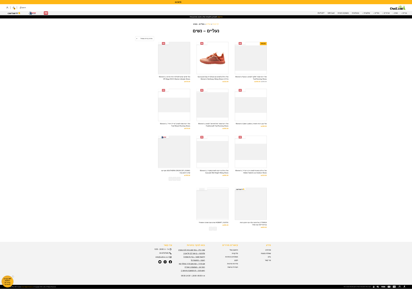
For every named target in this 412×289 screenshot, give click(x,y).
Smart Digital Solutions (27, 286)
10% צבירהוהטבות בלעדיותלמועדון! (7, 281)
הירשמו (219, 17)
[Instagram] (165, 261)
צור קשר (268, 260)
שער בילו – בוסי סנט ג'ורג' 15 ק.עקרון (191, 250)
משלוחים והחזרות (231, 257)
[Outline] (398, 9)
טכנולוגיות (355, 13)
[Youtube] (159, 261)
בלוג (269, 257)
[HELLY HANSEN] (46, 14)
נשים (396, 13)
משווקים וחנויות (343, 13)
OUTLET (321, 13)
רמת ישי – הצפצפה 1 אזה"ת (195, 267)
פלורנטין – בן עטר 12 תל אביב (194, 253)
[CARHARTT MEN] (14, 14)
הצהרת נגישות (233, 267)
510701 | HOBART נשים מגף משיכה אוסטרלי (213, 222)
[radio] (178, 179)
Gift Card (331, 13)
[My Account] (7, 7)
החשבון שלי (233, 250)
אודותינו (268, 250)
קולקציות (367, 13)
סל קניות (235, 253)
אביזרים (387, 13)
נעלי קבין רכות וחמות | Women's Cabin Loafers (251, 123)
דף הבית (215, 24)
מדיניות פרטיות (232, 264)
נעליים (377, 13)
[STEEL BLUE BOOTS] (32, 14)
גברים (405, 13)
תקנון (236, 260)
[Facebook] (170, 261)
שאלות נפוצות (266, 253)
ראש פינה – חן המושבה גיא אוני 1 (193, 271)
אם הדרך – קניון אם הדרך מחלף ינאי (192, 264)
